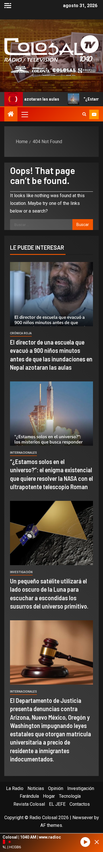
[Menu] (24, 114)
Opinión (55, 788)
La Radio (14, 788)
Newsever (82, 817)
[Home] (11, 115)
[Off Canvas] (7, 5)
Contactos (80, 804)
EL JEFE (57, 804)
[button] (24, 114)
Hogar (49, 796)
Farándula (29, 796)
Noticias (35, 788)
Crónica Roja (21, 333)
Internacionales (23, 452)
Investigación (21, 572)
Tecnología (70, 796)
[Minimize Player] (96, 842)
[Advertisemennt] (51, 70)
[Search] (84, 114)
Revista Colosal (29, 804)
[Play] (85, 842)
